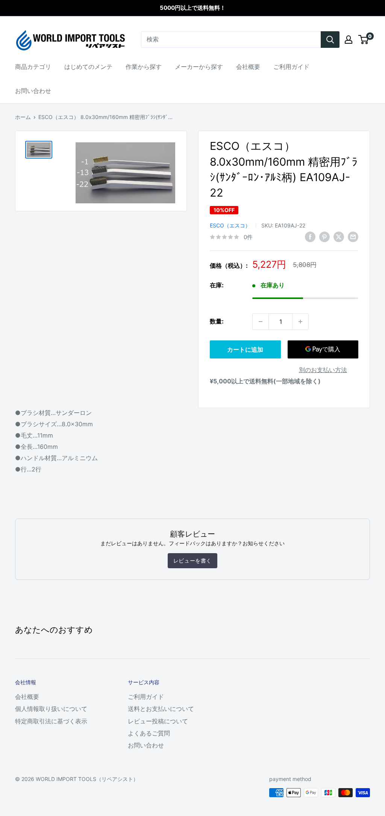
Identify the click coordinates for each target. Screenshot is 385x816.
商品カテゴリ (33, 66)
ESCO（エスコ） (230, 225)
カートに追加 (245, 349)
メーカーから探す (199, 66)
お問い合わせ (33, 91)
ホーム (23, 117)
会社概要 (248, 66)
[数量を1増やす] (300, 321)
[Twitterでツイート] (338, 236)
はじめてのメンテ (88, 66)
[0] (363, 39)
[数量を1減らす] (260, 321)
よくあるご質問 (149, 733)
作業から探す (144, 66)
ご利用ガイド (291, 66)
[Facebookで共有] (310, 236)
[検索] (330, 39)
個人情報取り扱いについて (51, 708)
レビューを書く (192, 560)
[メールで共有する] (353, 236)
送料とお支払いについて (161, 708)
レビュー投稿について (158, 721)
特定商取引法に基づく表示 (51, 721)
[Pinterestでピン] (324, 236)
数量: (217, 321)
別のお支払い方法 (323, 370)
